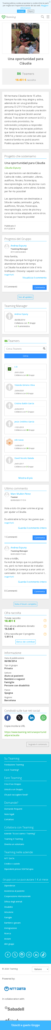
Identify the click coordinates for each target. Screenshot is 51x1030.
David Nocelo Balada (24, 458)
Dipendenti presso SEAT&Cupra (18, 869)
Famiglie (8, 917)
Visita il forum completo (25, 604)
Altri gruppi (9, 944)
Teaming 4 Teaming (13, 839)
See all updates (25, 297)
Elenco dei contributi (25, 641)
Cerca (25, 356)
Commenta (39, 287)
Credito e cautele (12, 863)
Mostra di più (25, 478)
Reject (30, 11)
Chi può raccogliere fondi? (16, 794)
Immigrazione (10, 928)
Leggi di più (9, 274)
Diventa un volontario (14, 844)
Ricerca (7, 933)
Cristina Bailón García (24, 403)
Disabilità (8, 907)
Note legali (9, 814)
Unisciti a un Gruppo (13, 789)
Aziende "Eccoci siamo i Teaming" (19, 833)
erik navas (19, 440)
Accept (21, 11)
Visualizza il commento (35, 277)
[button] (45, 620)
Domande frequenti (13, 809)
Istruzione (8, 912)
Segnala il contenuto (37, 744)
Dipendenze (9, 885)
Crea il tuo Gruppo (12, 784)
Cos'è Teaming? (11, 770)
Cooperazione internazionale (17, 896)
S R (15, 366)
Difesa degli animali (13, 901)
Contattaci (9, 819)
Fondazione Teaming (14, 764)
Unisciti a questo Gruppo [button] (25, 1025)
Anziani (7, 938)
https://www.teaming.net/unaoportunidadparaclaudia (25, 733)
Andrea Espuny (19, 245)
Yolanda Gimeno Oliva (24, 385)
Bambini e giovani (12, 922)
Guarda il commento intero (32, 527)
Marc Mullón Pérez (21, 493)
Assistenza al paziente (14, 891)
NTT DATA (9, 858)
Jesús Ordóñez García (24, 421)
